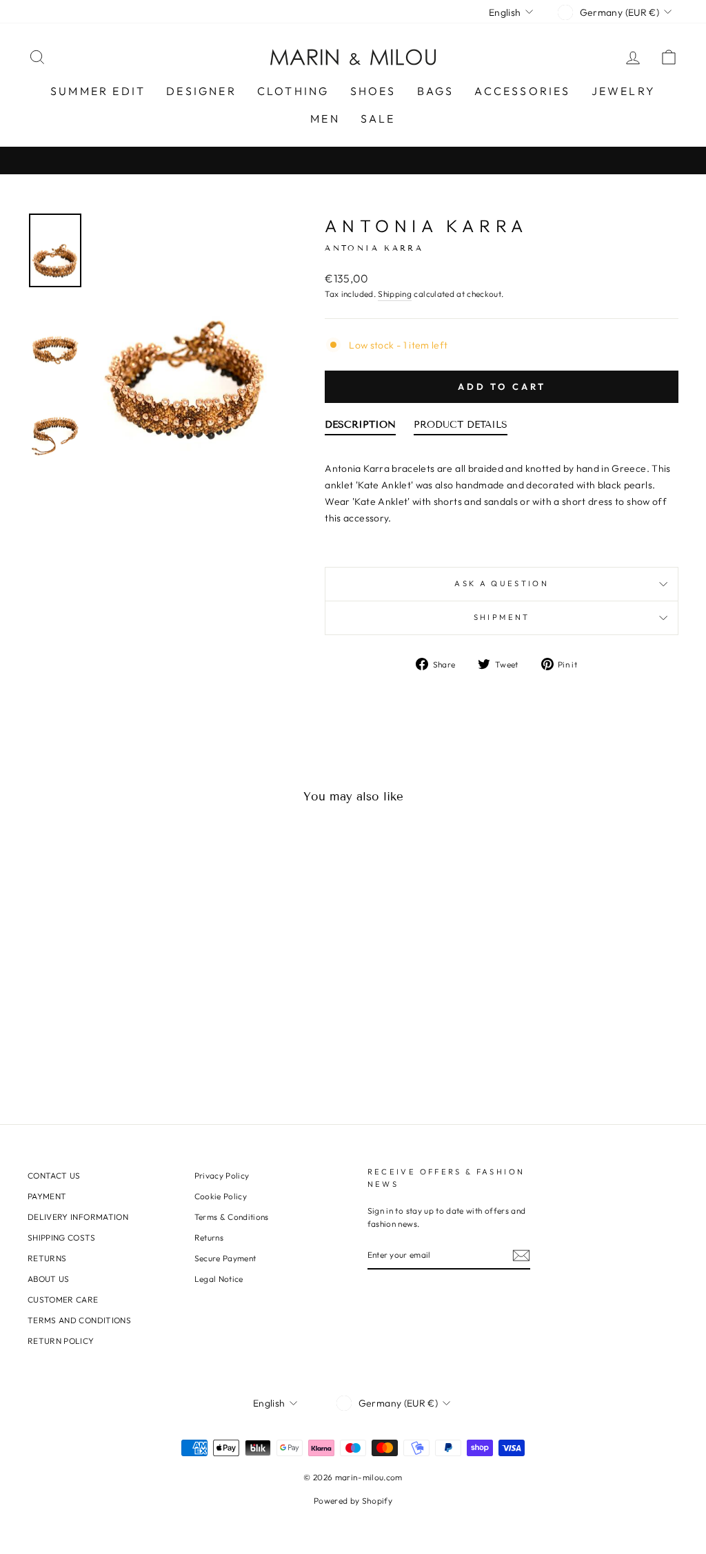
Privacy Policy (222, 1175)
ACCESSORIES (522, 91)
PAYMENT (47, 1196)
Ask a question (501, 583)
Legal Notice (218, 1279)
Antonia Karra (426, 226)
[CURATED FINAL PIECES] (353, 160)
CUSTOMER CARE (63, 1299)
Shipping (395, 294)
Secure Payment (225, 1258)
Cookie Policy (221, 1196)
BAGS (435, 91)
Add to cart (502, 386)
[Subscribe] (521, 1255)
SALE (378, 118)
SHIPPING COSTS (61, 1237)
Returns (208, 1237)
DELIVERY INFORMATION (78, 1217)
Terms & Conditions (231, 1217)
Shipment (502, 617)
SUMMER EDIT (97, 91)
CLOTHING (293, 91)
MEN (325, 118)
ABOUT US (49, 1279)
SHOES (373, 91)
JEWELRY (624, 91)
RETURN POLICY (61, 1341)
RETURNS (47, 1258)
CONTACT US (54, 1175)
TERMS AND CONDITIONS (79, 1320)
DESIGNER (201, 91)
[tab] (360, 427)
